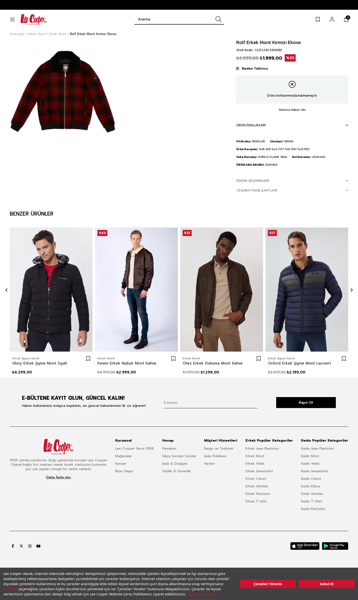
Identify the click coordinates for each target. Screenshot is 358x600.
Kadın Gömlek (312, 493)
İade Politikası (215, 456)
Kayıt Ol (306, 402)
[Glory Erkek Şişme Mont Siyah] (51, 289)
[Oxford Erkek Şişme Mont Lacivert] (306, 289)
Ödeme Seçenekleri (252, 180)
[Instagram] (30, 546)
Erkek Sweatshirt (259, 471)
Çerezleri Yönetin (268, 584)
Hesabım (169, 448)
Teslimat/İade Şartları (256, 190)
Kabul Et (327, 584)
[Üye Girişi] (332, 19)
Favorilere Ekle (88, 358)
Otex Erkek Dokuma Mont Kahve (213, 363)
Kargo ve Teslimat (218, 448)
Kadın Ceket (311, 478)
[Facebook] (13, 546)
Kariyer (120, 463)
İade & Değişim (174, 463)
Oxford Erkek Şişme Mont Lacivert (299, 363)
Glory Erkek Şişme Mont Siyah (39, 363)
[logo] (58, 447)
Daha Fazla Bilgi (202, 594)
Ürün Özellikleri (251, 125)
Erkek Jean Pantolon (262, 448)
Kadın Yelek (310, 463)
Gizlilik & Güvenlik (176, 471)
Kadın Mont (310, 456)
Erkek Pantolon (257, 493)
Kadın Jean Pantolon (317, 448)
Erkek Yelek (255, 463)
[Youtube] (38, 546)
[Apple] (305, 546)
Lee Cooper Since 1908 (134, 448)
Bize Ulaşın (124, 471)
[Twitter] (21, 546)
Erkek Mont (254, 456)
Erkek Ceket (255, 478)
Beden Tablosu (255, 68)
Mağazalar (123, 456)
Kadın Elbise (310, 486)
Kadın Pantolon (313, 508)
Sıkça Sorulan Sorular (179, 456)
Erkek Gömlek (256, 486)
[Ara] (218, 19)
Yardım (209, 463)
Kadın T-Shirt (311, 501)
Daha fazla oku (58, 477)
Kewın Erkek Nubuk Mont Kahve (126, 363)
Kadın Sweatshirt (314, 471)
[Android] (335, 546)
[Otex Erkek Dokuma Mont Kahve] (221, 289)
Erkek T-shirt (256, 501)
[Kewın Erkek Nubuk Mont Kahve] (136, 289)
